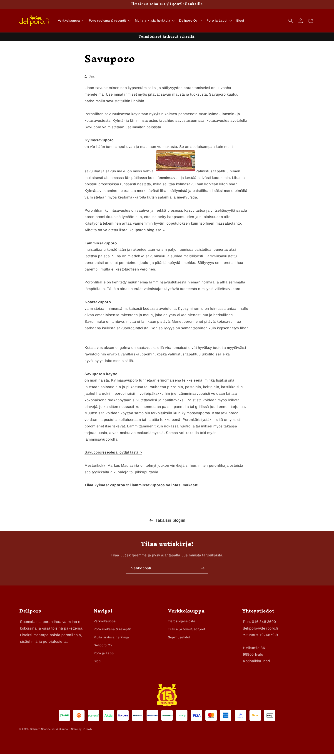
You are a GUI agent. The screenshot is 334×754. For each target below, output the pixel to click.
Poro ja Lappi (104, 653)
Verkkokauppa (105, 621)
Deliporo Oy (103, 645)
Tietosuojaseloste (181, 621)
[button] (70, 20)
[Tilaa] (203, 568)
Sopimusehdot (179, 637)
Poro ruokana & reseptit (112, 629)
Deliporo (35, 729)
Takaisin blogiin (170, 520)
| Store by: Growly (81, 729)
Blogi (97, 661)
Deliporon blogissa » (147, 230)
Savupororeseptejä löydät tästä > (113, 452)
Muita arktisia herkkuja (111, 637)
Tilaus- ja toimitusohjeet (186, 629)
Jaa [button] (92, 76)
